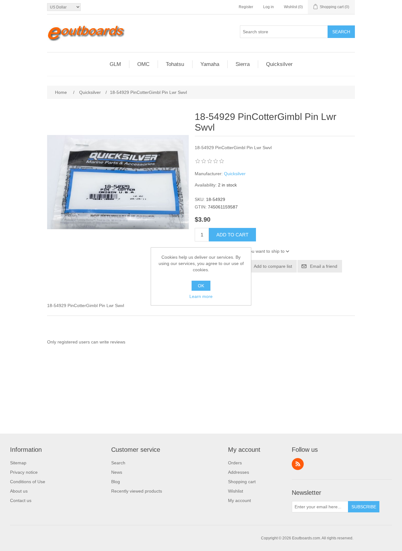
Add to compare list (273, 266)
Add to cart (232, 234)
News (116, 472)
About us (19, 491)
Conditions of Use (27, 481)
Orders (235, 462)
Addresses (238, 472)
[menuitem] (27, 462)
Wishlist (235, 491)
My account (239, 500)
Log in (268, 7)
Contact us (20, 500)
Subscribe (363, 506)
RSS (298, 464)
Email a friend (323, 266)
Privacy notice (24, 472)
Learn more (201, 296)
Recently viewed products (136, 491)
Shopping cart (242, 481)
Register (246, 7)
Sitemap (18, 462)
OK (201, 285)
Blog (115, 481)
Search (341, 31)
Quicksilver (235, 173)
